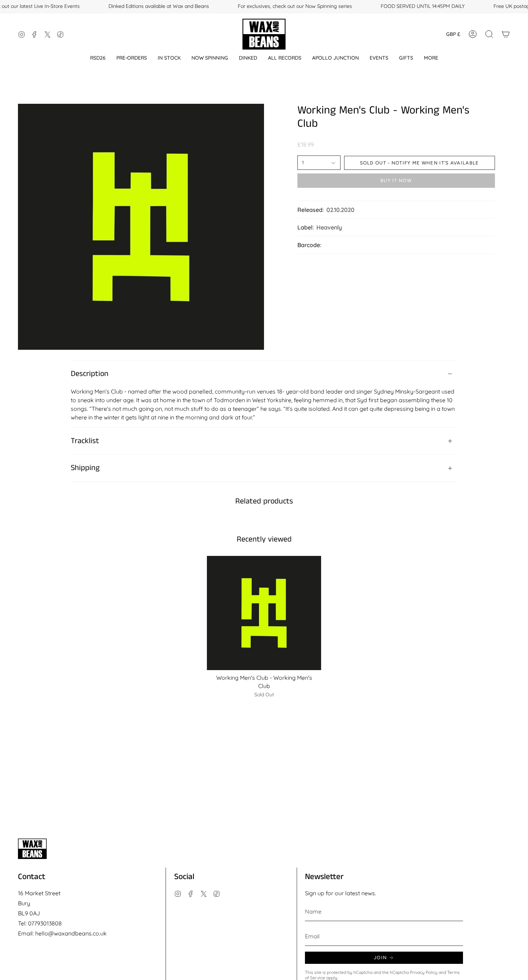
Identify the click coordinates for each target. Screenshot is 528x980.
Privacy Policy (423, 972)
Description (89, 373)
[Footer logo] (32, 849)
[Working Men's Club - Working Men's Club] (264, 613)
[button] (98, 58)
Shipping (85, 468)
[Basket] (505, 34)
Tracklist (85, 441)
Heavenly (329, 227)
